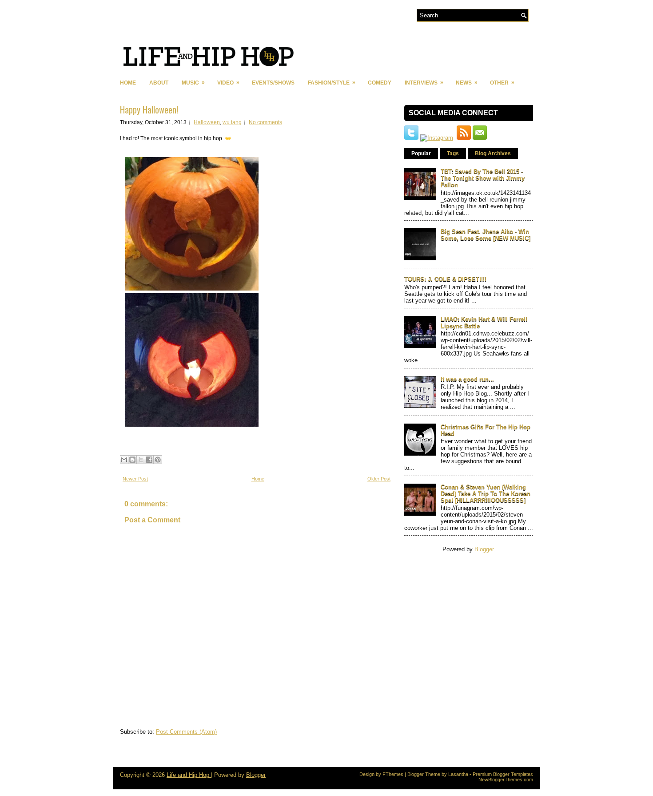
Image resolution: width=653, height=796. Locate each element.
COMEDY (379, 83)
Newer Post (135, 478)
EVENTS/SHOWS (273, 83)
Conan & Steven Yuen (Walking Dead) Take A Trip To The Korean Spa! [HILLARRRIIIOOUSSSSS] (485, 494)
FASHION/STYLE (331, 82)
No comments (265, 122)
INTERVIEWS (424, 82)
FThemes (392, 774)
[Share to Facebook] (149, 459)
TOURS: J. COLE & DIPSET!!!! (445, 279)
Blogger (484, 549)
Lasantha (458, 774)
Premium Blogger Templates (503, 774)
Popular (421, 153)
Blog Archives (493, 153)
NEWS (467, 82)
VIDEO (228, 82)
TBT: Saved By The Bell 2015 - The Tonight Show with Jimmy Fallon (483, 178)
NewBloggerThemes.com (505, 779)
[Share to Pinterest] (157, 459)
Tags (453, 153)
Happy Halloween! (149, 109)
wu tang (232, 122)
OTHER (502, 82)
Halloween (207, 122)
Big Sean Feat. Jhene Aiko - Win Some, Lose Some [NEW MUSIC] (485, 235)
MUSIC (193, 82)
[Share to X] (140, 459)
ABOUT (158, 83)
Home (128, 83)
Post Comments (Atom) (186, 731)
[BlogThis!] (132, 459)
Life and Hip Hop (189, 775)
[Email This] (123, 459)
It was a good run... (467, 379)
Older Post (378, 478)
